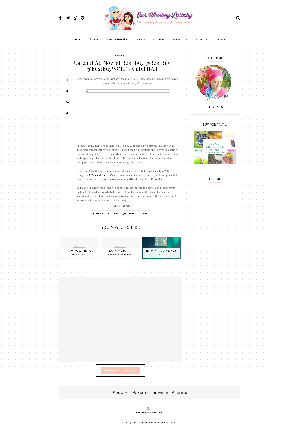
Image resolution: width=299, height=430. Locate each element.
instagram (122, 393)
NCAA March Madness (96, 175)
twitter (163, 393)
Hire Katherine (179, 39)
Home (78, 39)
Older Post (129, 370)
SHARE (99, 214)
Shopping (120, 56)
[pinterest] (84, 18)
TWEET (114, 214)
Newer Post (112, 370)
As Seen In (158, 39)
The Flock (139, 39)
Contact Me (201, 39)
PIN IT (145, 214)
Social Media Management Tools (148, 412)
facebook (181, 393)
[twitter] (69, 18)
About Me (94, 39)
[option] (79, 249)
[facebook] (62, 18)
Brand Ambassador (116, 39)
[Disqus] (120, 322)
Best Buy (81, 187)
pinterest (143, 393)
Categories (220, 39)
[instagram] (77, 18)
